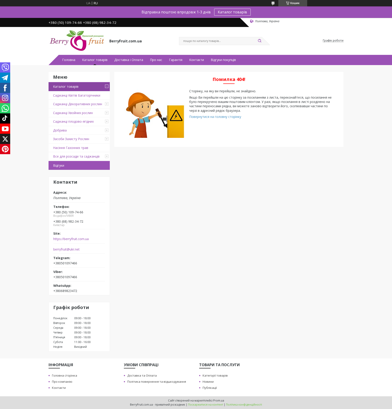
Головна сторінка (64, 375)
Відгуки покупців (223, 59)
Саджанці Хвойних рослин (73, 113)
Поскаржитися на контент (205, 405)
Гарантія (175, 59)
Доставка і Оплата (128, 59)
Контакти (196, 59)
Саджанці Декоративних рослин (77, 104)
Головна (68, 59)
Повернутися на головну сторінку (215, 116)
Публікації (210, 388)
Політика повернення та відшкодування (156, 382)
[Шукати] (259, 41)
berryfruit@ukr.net (66, 249)
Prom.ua (218, 400)
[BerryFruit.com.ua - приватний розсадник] (77, 40)
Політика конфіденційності (244, 405)
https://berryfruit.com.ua (71, 239)
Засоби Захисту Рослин (71, 139)
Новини (208, 382)
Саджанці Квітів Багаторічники (76, 95)
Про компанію (62, 382)
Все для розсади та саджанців (76, 156)
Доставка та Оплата (142, 375)
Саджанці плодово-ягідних (73, 121)
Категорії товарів (215, 375)
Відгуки (58, 165)
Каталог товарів (232, 12)
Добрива (60, 130)
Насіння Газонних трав (70, 148)
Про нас (156, 59)
